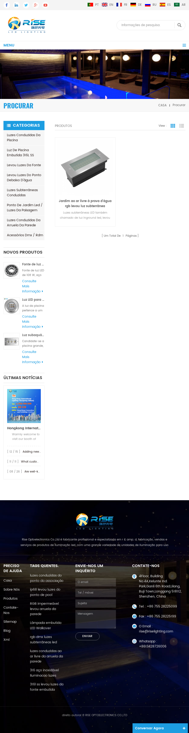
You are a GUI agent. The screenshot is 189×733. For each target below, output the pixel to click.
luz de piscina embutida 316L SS (20, 152)
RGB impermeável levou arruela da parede (44, 609)
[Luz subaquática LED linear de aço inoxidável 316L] (11, 341)
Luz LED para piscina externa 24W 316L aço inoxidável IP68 (33, 299)
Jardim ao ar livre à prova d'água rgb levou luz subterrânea (85, 204)
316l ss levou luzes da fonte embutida (46, 687)
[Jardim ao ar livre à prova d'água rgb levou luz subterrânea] (85, 167)
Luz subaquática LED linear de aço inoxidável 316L (33, 335)
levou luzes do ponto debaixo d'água (24, 177)
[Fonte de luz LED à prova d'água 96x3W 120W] (11, 270)
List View (181, 126)
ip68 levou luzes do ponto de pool (45, 592)
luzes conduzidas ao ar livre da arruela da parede (46, 656)
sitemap (10, 621)
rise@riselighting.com (156, 631)
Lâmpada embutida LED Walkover (45, 625)
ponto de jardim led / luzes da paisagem (25, 207)
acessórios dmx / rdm (25, 235)
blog (6, 630)
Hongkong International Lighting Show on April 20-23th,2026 (24, 428)
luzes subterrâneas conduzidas (22, 192)
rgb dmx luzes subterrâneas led (43, 639)
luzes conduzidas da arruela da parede (23, 223)
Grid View (172, 126)
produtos (10, 598)
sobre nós (11, 589)
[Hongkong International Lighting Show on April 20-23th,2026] (24, 406)
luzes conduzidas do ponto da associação (46, 578)
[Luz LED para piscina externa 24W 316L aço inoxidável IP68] (11, 305)
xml (6, 639)
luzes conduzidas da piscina (23, 137)
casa (162, 105)
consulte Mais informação (31, 286)
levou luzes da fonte (24, 165)
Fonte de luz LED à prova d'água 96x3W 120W (33, 264)
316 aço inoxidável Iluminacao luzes (44, 673)
